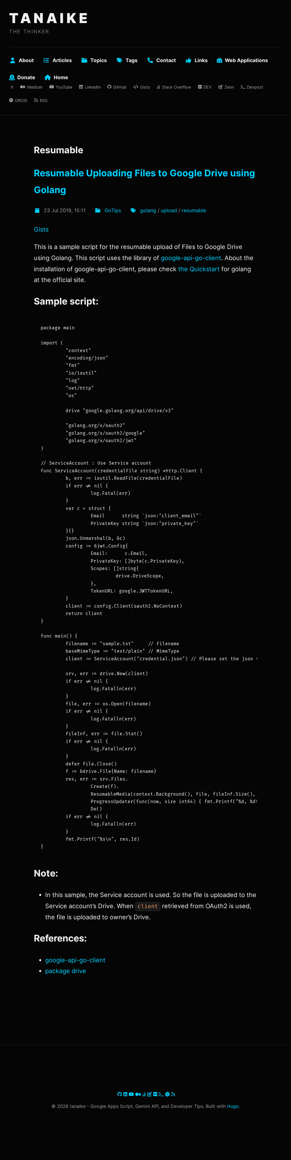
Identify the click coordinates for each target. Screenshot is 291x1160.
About (26, 60)
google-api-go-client (191, 258)
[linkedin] (126, 1094)
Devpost (255, 87)
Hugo (233, 1106)
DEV (207, 87)
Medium (34, 87)
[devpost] (162, 1094)
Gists (145, 87)
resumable (194, 210)
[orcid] (168, 1094)
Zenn (229, 87)
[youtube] (132, 1094)
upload (169, 210)
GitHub (119, 87)
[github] (120, 1094)
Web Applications (246, 60)
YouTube (64, 87)
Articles (62, 60)
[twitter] (116, 1094)
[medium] (138, 1094)
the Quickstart (199, 269)
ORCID (21, 100)
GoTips (113, 210)
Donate (26, 77)
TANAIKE (49, 18)
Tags (132, 60)
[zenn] (150, 1094)
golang (148, 210)
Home (61, 77)
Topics (98, 60)
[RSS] (173, 1094)
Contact (166, 60)
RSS (43, 100)
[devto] (156, 1094)
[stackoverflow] (144, 1094)
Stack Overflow (176, 87)
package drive (65, 971)
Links (201, 60)
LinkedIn (92, 87)
